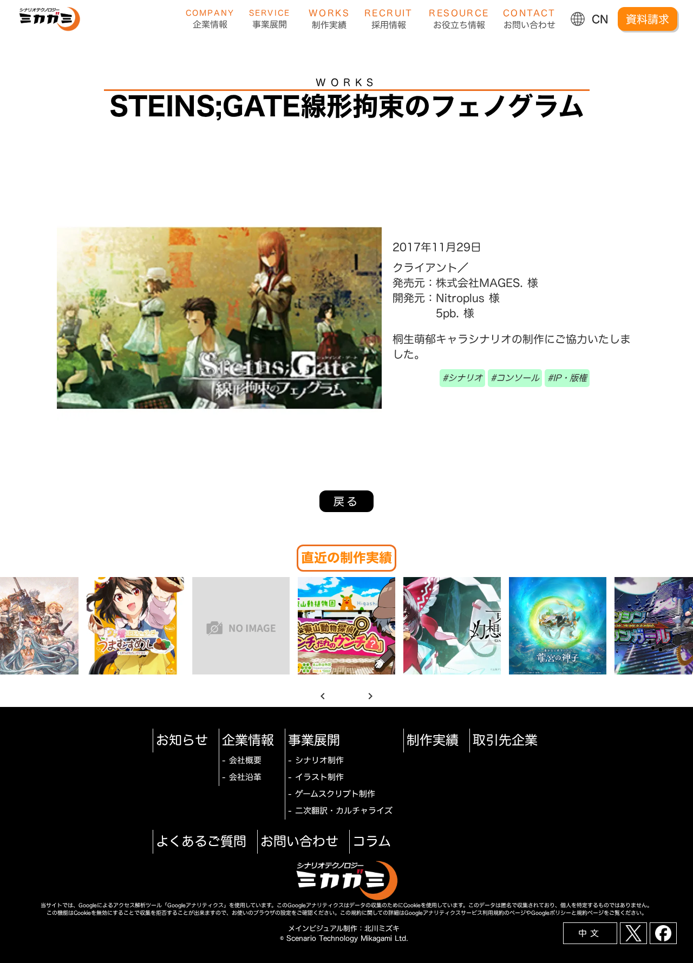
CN (600, 19)
